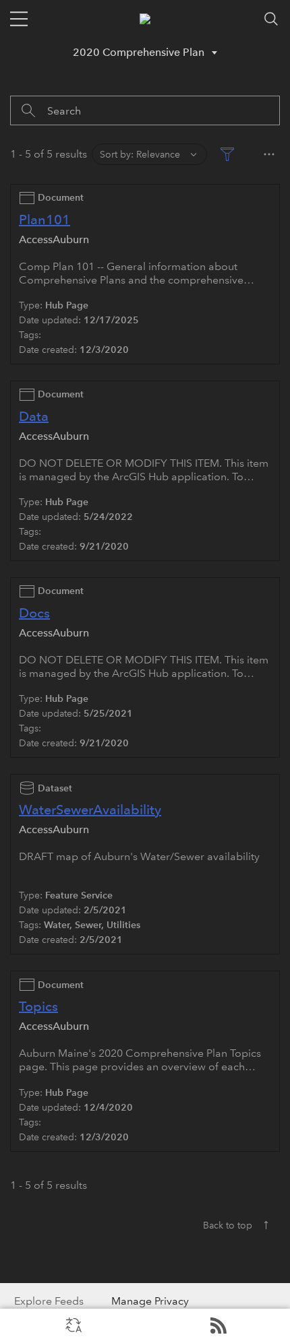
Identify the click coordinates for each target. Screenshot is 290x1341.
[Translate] (72, 1325)
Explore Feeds (217, 1325)
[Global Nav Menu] (19, 19)
